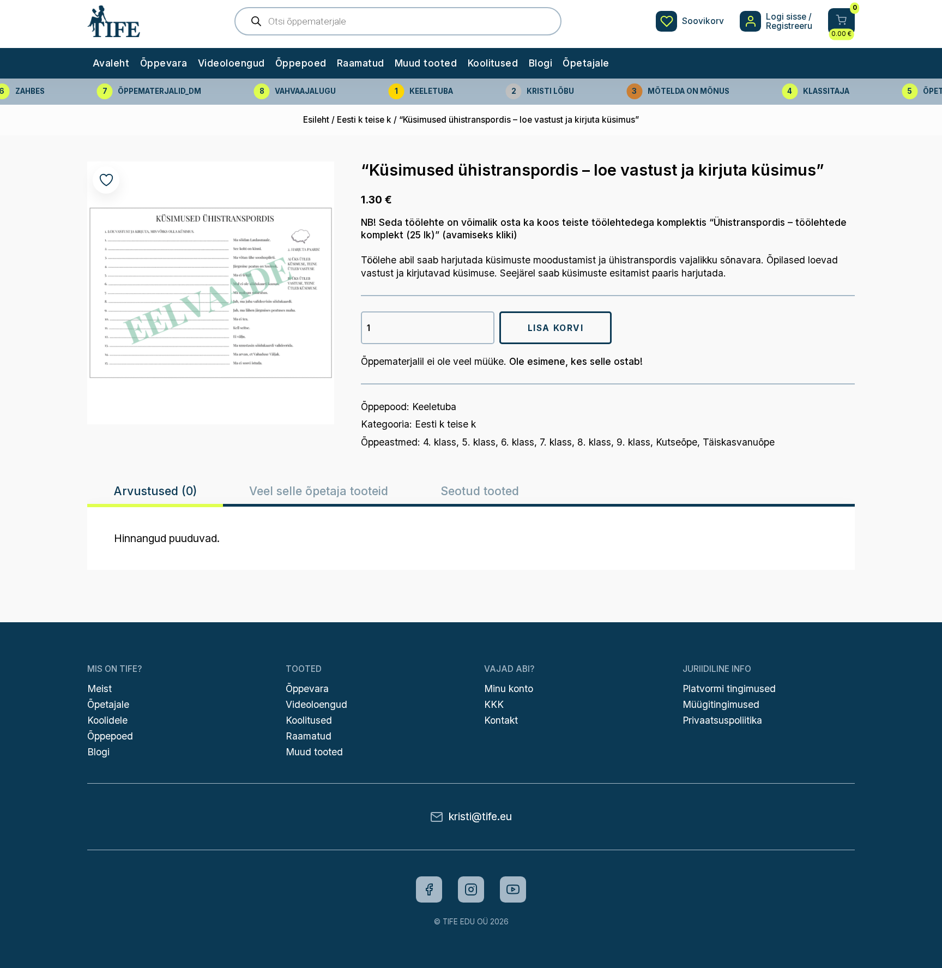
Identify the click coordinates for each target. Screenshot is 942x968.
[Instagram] (471, 889)
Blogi (540, 63)
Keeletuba (434, 406)
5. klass (479, 442)
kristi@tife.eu (480, 816)
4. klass (439, 442)
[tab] (154, 490)
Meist (99, 688)
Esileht (316, 120)
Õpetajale (586, 63)
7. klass (556, 442)
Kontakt (501, 720)
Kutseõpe (676, 442)
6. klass (517, 442)
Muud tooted (426, 63)
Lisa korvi (556, 328)
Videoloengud (231, 63)
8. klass (594, 442)
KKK (494, 704)
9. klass (633, 442)
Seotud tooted (479, 491)
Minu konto (508, 688)
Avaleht (111, 63)
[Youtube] (513, 889)
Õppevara (164, 63)
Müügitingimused (721, 704)
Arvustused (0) (155, 491)
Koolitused (493, 63)
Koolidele (107, 720)
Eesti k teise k (364, 120)
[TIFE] (113, 31)
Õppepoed (301, 63)
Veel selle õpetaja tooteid (318, 491)
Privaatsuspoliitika (722, 720)
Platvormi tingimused (729, 688)
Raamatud (360, 63)
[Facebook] (429, 889)
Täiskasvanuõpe (739, 442)
